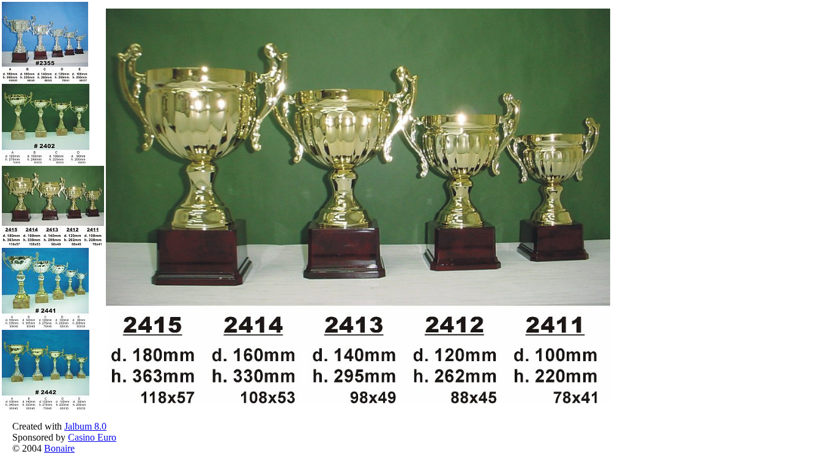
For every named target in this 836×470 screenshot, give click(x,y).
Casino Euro (92, 437)
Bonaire (59, 448)
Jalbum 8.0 (85, 426)
